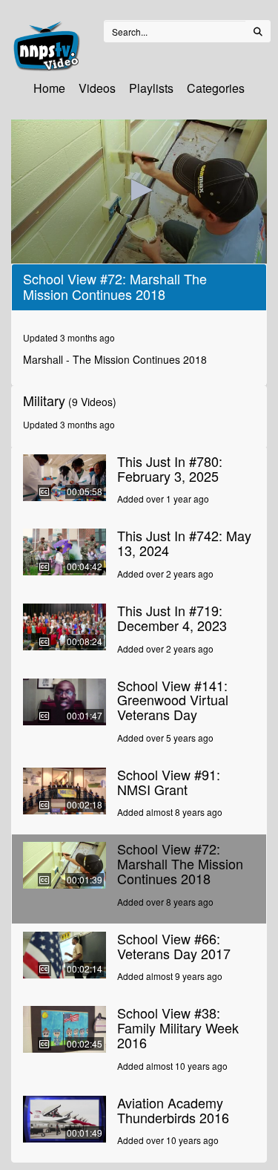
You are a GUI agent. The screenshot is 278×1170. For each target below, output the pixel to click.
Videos (97, 88)
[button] (139, 190)
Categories (216, 88)
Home (49, 88)
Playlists (151, 88)
